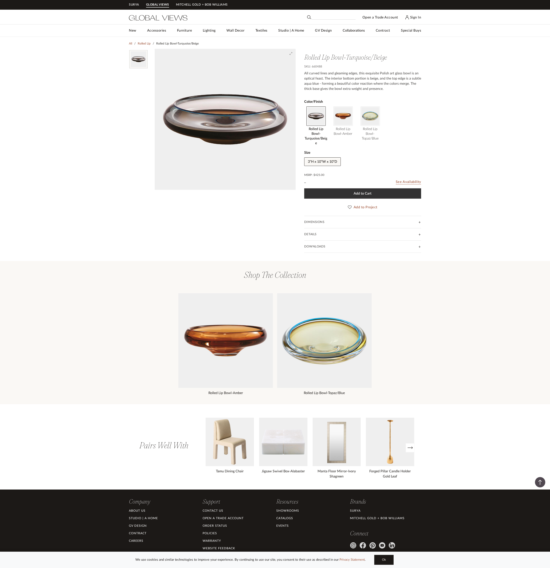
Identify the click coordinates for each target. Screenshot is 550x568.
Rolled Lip (144, 43)
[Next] (410, 447)
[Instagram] (353, 545)
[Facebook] (363, 545)
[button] (156, 31)
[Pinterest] (372, 545)
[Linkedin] (392, 545)
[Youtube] (382, 545)
